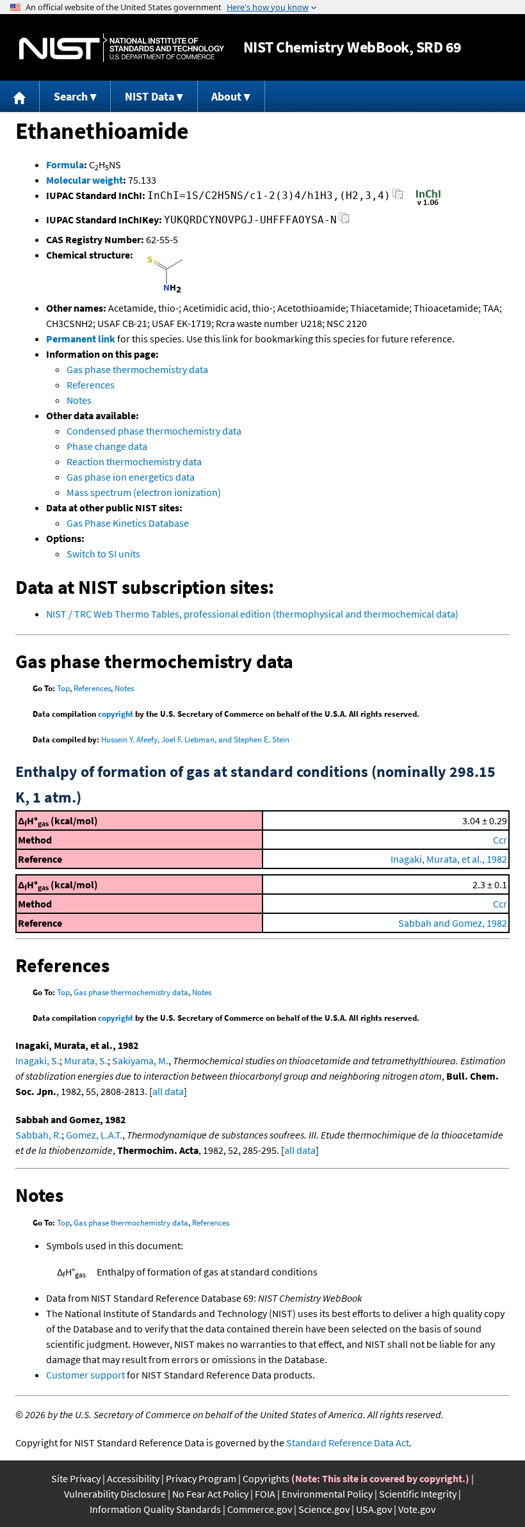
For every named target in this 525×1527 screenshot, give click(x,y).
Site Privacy (76, 1478)
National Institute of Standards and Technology (121, 47)
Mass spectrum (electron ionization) (144, 492)
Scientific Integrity (417, 1493)
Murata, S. (86, 1060)
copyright (115, 713)
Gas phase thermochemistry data (137, 369)
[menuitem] (20, 96)
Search (71, 96)
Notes (79, 400)
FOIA (265, 1493)
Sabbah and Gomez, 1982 (452, 922)
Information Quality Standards (155, 1509)
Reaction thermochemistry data (134, 461)
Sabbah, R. (38, 1134)
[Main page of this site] (20, 96)
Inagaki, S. (37, 1060)
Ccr (500, 839)
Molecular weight (84, 179)
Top (63, 688)
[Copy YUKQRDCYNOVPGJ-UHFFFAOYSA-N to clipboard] (344, 222)
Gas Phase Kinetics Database (128, 522)
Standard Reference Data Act (347, 1442)
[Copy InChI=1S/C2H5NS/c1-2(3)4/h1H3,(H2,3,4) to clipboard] (397, 197)
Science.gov (324, 1509)
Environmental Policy (327, 1493)
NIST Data (149, 96)
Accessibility (133, 1478)
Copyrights (266, 1478)
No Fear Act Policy (210, 1493)
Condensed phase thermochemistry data (154, 430)
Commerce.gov (259, 1509)
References (91, 384)
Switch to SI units (103, 553)
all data (168, 1091)
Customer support (85, 1374)
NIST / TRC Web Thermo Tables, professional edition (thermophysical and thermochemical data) (252, 613)
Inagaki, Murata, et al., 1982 (449, 858)
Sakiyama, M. (140, 1060)
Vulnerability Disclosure (115, 1493)
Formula (65, 164)
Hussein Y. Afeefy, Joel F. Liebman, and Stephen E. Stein (195, 739)
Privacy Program (201, 1478)
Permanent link (80, 338)
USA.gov (374, 1509)
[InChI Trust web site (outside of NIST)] (428, 204)
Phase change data (107, 446)
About (226, 96)
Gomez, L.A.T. (94, 1134)
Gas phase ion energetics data (131, 476)
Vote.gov (416, 1509)
